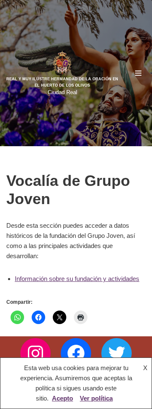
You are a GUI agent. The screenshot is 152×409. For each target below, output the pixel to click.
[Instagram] (35, 353)
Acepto (62, 398)
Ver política (96, 398)
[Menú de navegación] (138, 73)
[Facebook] (76, 353)
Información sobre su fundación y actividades (77, 278)
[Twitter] (116, 353)
